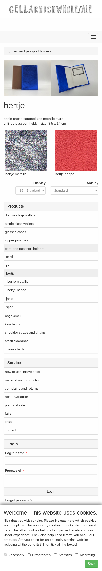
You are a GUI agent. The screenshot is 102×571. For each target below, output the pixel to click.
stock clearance (16, 341)
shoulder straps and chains (25, 332)
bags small (13, 316)
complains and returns (21, 388)
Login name (14, 453)
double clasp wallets (20, 215)
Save (91, 564)
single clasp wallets (19, 223)
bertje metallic (17, 281)
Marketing (87, 555)
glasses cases (15, 232)
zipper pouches (16, 240)
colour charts (14, 349)
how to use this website (22, 372)
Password (13, 470)
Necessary (16, 555)
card (9, 257)
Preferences (41, 555)
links (8, 422)
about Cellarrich (17, 397)
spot (9, 307)
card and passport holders (24, 248)
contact (10, 430)
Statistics (65, 555)
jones (10, 265)
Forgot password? (18, 500)
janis (9, 299)
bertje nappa (16, 290)
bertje (10, 273)
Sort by (92, 183)
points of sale (15, 405)
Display (39, 183)
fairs (8, 413)
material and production (23, 380)
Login (51, 491)
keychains (12, 324)
